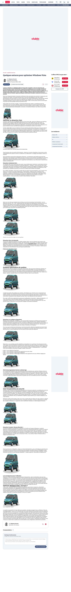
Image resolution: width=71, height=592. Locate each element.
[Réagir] (43, 84)
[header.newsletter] (60, 2)
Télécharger (42, 2)
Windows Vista (17, 87)
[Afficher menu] (3, 2)
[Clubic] (7, 2)
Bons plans (34, 2)
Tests (18, 2)
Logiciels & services (11, 72)
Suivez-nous (6, 84)
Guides (23, 2)
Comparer (50, 2)
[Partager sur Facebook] (68, 582)
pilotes (30, 88)
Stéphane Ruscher (13, 79)
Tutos (28, 2)
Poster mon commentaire (41, 546)
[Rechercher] (56, 2)
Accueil (4, 72)
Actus (13, 2)
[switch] (64, 2)
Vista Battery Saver (32, 243)
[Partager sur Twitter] (68, 586)
